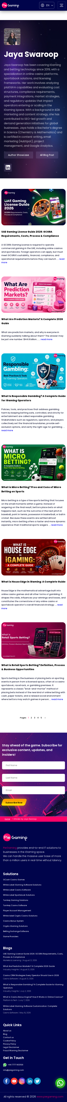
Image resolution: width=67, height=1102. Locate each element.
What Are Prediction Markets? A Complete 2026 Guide (29, 966)
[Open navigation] (61, 5)
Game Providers (10, 936)
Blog (5, 1034)
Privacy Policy (9, 1044)
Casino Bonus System (13, 921)
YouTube (14, 1081)
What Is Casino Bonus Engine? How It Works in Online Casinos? (33, 997)
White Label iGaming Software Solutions (22, 885)
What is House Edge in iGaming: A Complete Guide (33, 581)
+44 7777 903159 (15, 1064)
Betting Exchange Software (16, 931)
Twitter (37, 1081)
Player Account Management (17, 910)
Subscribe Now (13, 802)
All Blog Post (47, 155)
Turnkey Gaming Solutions (15, 900)
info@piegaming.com (13, 1070)
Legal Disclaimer (11, 1047)
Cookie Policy (9, 1040)
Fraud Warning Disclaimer (15, 1050)
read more (46, 339)
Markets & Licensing (12, 960)
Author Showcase (18, 155)
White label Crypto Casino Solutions (20, 916)
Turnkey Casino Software (15, 905)
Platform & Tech (10, 1000)
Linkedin (29, 1081)
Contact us (8, 1037)
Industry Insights (11, 969)
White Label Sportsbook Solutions (19, 895)
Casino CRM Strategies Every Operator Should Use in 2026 (31, 975)
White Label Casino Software (17, 890)
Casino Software (10, 978)
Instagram (22, 1081)
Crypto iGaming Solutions (15, 926)
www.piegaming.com (50, 1096)
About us (7, 1030)
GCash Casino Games (14, 879)
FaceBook (6, 1081)
